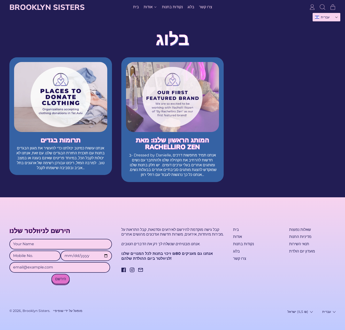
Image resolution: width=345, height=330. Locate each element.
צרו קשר (205, 7)
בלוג (191, 7)
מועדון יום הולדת (302, 251)
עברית (326, 312)
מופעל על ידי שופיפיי (67, 311)
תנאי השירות (299, 244)
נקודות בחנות (172, 7)
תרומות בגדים (60, 140)
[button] (322, 7)
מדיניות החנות (300, 236)
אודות (237, 236)
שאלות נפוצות (300, 229)
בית (136, 7)
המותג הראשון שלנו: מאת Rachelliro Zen (172, 143)
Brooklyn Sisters (47, 7)
